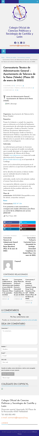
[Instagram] (24, 43)
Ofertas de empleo (11, 57)
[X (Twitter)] (18, 43)
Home (2, 57)
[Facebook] (15, 43)
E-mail (3, 353)
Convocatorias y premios (23, 57)
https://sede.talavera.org (12, 159)
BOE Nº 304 (17, 203)
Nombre (3, 346)
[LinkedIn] (21, 43)
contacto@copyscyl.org (19, 46)
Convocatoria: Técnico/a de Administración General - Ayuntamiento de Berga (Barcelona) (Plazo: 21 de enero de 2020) (10, 244)
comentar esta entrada (29, 320)
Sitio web (3, 359)
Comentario (4, 328)
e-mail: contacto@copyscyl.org (14, 418)
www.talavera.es (14, 155)
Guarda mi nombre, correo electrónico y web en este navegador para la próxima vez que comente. (18, 369)
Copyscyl (19, 85)
